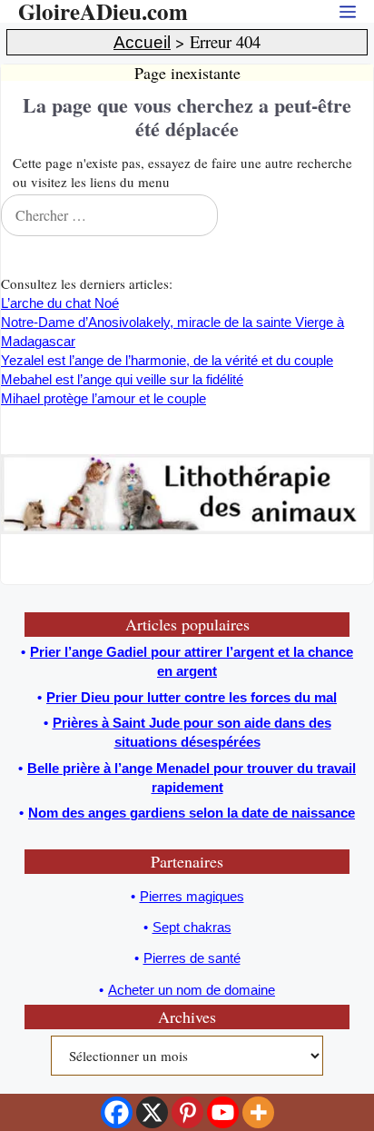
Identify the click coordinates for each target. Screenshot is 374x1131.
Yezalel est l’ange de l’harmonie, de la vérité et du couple (167, 360)
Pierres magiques (192, 896)
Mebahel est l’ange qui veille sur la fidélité (122, 379)
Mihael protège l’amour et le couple (103, 398)
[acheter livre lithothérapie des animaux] (187, 529)
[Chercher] (355, 215)
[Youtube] (223, 1112)
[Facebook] (117, 1112)
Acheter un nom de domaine (191, 989)
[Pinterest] (187, 1112)
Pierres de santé (192, 958)
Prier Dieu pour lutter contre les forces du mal (191, 697)
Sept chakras (192, 927)
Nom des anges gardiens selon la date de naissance (191, 812)
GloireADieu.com (103, 11)
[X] (152, 1112)
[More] (258, 1112)
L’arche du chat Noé (60, 303)
